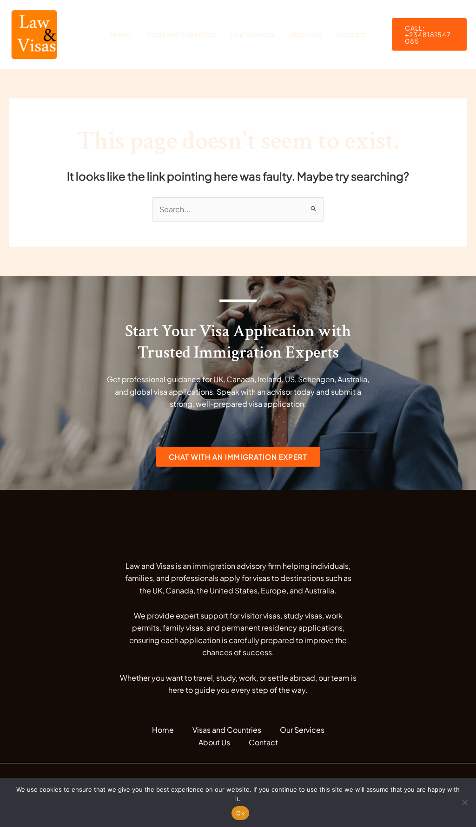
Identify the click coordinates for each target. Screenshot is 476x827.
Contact (351, 34)
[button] (429, 34)
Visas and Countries (181, 34)
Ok (240, 813)
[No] (464, 802)
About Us (306, 34)
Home (121, 34)
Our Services (253, 34)
